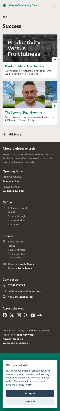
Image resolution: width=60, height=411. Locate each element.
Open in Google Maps (21, 264)
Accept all (30, 393)
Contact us (10, 279)
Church (8, 236)
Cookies (18, 339)
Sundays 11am (11, 181)
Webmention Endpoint (16, 343)
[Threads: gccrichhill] (26, 316)
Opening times (13, 171)
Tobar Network (24, 335)
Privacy (7, 339)
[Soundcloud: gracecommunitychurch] (39, 316)
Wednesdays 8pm (13, 191)
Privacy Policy (24, 384)
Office (7, 202)
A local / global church (19, 148)
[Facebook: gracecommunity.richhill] (5, 316)
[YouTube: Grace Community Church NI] (33, 316)
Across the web (13, 308)
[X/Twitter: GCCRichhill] (12, 316)
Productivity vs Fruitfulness (24, 66)
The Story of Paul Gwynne (23, 112)
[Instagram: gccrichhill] (19, 316)
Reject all (30, 401)
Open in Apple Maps (20, 268)
